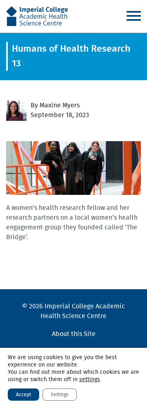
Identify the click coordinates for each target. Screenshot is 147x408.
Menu (133, 16)
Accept (23, 394)
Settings (60, 394)
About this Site (74, 334)
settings (89, 379)
